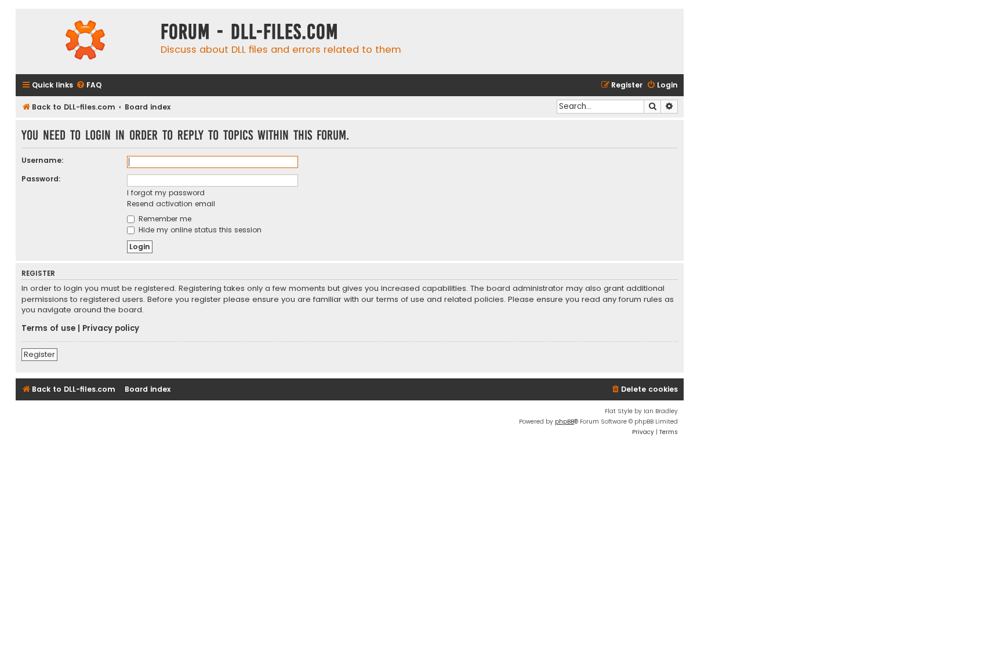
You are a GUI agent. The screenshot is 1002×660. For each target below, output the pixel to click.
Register (39, 354)
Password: (41, 179)
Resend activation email (171, 203)
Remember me (163, 219)
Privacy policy (110, 328)
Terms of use (48, 328)
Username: (42, 160)
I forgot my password (166, 192)
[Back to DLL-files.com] (85, 41)
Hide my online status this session (199, 230)
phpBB (564, 421)
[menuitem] (88, 85)
